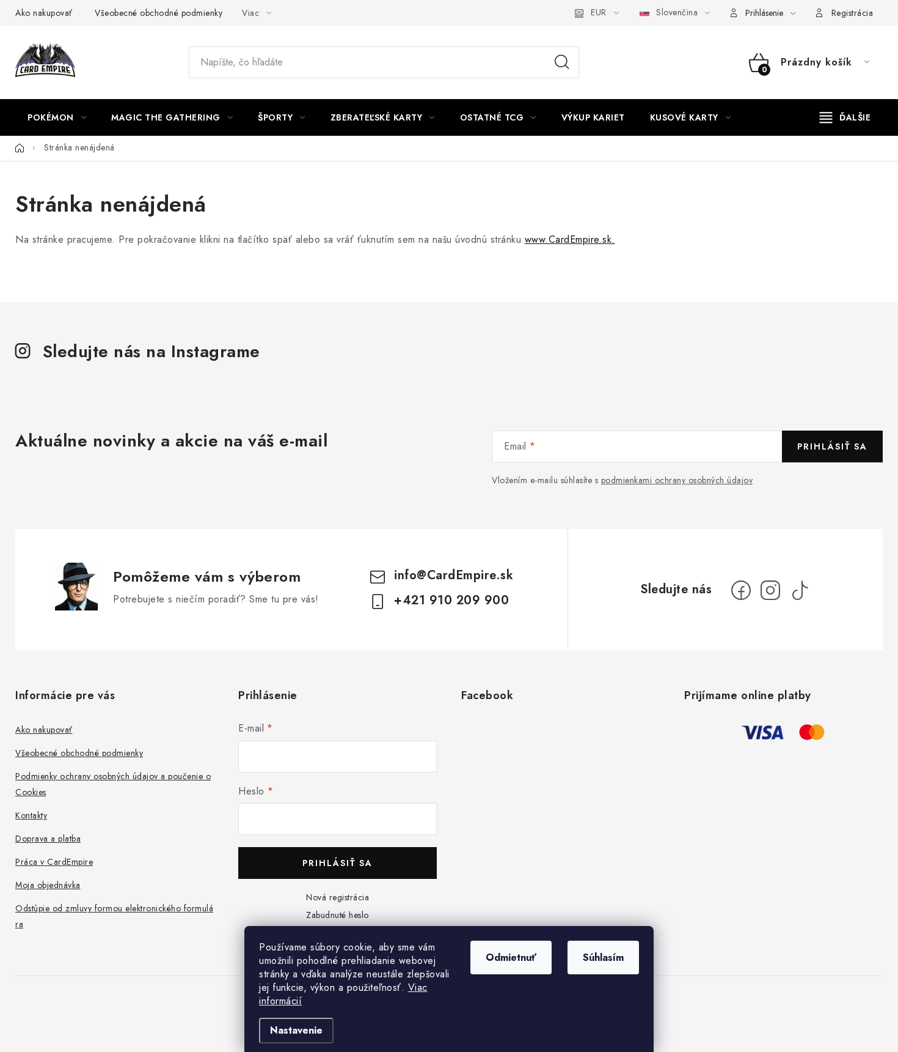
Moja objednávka (48, 885)
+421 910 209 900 (451, 600)
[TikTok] (799, 590)
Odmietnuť (511, 957)
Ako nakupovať (44, 13)
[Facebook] (741, 590)
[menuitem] (56, 117)
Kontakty (31, 815)
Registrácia (852, 13)
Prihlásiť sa (832, 446)
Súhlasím (603, 957)
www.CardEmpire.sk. (570, 239)
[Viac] (845, 117)
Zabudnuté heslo (337, 915)
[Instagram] (770, 590)
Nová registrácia (337, 897)
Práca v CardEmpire (54, 862)
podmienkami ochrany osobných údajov (677, 480)
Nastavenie (296, 1030)
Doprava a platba (48, 838)
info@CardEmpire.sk (453, 575)
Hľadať (562, 62)
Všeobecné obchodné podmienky (158, 13)
